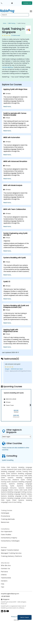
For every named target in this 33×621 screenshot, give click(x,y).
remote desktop (7, 67)
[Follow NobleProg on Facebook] (5, 611)
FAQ (2, 584)
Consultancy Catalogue (10, 541)
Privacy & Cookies (16, 616)
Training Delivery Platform (11, 556)
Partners (4, 572)
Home (4, 23)
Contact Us (27, 3)
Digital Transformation (10, 550)
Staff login (16, 620)
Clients (4, 575)
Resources (5, 522)
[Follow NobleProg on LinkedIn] (2, 611)
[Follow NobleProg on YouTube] (7, 611)
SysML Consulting (7, 460)
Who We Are (6, 565)
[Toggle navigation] (31, 11)
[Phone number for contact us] (1, 3)
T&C (2, 587)
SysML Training (21, 23)
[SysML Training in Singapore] (8, 11)
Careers (4, 581)
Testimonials (6, 578)
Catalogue (5, 513)
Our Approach (6, 531)
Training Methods (8, 519)
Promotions (5, 516)
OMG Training (11, 23)
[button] (30, 405)
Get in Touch (24, 617)
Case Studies (6, 535)
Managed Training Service (11, 553)
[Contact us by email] (12, 3)
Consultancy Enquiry (9, 537)
